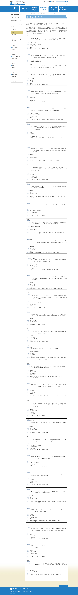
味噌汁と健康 (14, 58)
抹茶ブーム (14, 81)
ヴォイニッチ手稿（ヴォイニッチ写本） (17, 40)
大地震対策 (14, 34)
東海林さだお (14, 74)
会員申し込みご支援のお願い (63, 9)
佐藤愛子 (13, 65)
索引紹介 (38, 13)
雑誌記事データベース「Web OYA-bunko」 (16, 21)
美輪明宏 (13, 45)
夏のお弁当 (14, 60)
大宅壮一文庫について (53, 9)
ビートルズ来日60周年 (16, 56)
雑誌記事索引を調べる (44, 9)
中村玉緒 (13, 54)
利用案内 (24, 9)
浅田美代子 (14, 63)
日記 (13, 72)
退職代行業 (14, 76)
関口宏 (13, 49)
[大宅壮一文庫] (17, 3)
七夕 (13, 51)
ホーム (15, 9)
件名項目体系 (13, 29)
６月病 (13, 69)
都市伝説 (13, 42)
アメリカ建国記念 (15, 47)
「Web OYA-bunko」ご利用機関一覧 (16, 25)
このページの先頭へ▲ (63, 586)
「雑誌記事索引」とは (15, 17)
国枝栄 (13, 67)
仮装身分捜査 (14, 78)
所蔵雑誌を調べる (34, 9)
